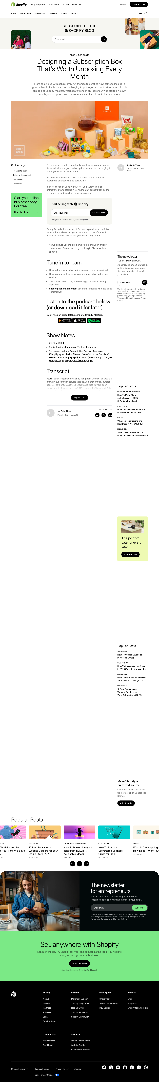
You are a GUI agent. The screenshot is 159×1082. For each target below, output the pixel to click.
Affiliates (47, 1012)
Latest (64, 13)
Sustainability (49, 1040)
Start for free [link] (98, 212)
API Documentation (108, 1003)
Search (141, 13)
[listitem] (79, 842)
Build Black (48, 1045)
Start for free (138, 4)
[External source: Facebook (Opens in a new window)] (104, 1067)
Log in (123, 4)
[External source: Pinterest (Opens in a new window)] (146, 1067)
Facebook (70, 347)
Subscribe (140, 908)
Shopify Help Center (80, 1003)
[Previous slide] (72, 863)
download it (68, 307)
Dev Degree (104, 1008)
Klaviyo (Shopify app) (90, 357)
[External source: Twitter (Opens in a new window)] (111, 1067)
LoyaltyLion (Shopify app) (79, 360)
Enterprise (76, 4)
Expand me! (79, 397)
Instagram (91, 347)
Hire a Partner (77, 1008)
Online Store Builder (80, 1040)
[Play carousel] (79, 863)
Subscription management (63, 288)
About (46, 999)
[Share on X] (103, 415)
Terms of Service (43, 1069)
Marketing (53, 13)
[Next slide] (86, 863)
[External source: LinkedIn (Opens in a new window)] (139, 1067)
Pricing (66, 4)
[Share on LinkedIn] (110, 415)
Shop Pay (132, 1003)
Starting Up (40, 13)
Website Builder (78, 1045)
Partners (47, 1008)
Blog (13, 13)
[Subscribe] (104, 39)
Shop (130, 999)
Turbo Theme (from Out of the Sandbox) (87, 354)
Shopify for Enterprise (138, 1008)
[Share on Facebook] (97, 415)
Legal (45, 1017)
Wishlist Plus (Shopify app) (63, 357)
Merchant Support (79, 999)
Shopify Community (80, 1017)
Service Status (49, 1021)
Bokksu (60, 343)
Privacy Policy (120, 919)
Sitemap (77, 1069)
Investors (47, 1003)
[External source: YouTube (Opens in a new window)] (118, 1067)
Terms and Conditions (127, 298)
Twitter (81, 347)
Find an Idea (25, 13)
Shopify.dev (104, 999)
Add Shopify (126, 803)
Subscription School (80, 351)
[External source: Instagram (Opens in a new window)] (125, 1067)
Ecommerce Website (80, 1049)
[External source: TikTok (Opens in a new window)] (132, 1067)
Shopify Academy (79, 1012)
